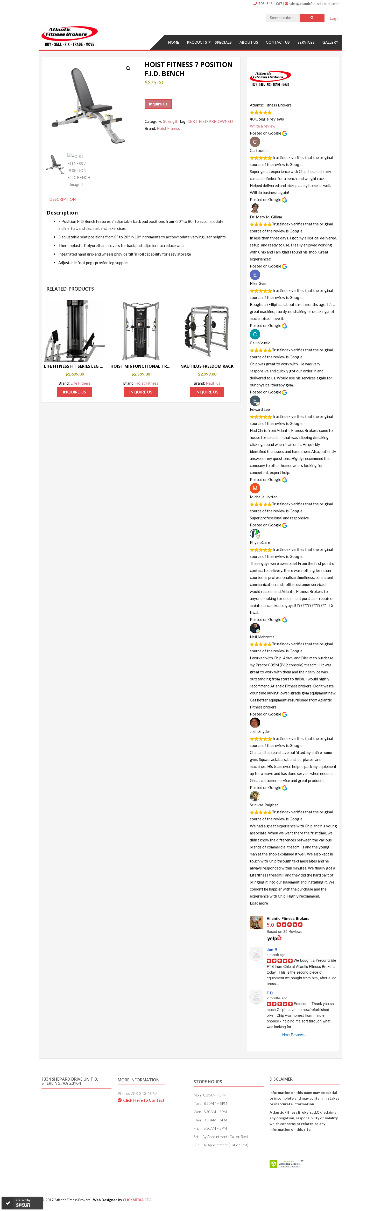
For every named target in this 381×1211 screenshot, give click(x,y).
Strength (170, 121)
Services (306, 42)
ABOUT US (248, 42)
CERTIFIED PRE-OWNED (210, 121)
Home (173, 42)
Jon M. (273, 949)
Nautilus (213, 383)
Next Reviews (293, 1034)
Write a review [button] (262, 126)
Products (197, 42)
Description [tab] (62, 199)
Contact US (278, 42)
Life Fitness (80, 383)
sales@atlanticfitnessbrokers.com (314, 4)
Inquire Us (158, 104)
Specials (223, 42)
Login (335, 18)
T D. (270, 992)
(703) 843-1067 (270, 4)
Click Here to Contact (144, 1100)
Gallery (330, 42)
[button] (128, 68)
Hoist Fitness (168, 128)
